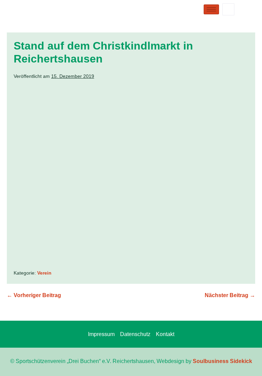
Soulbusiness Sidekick (222, 361)
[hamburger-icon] (211, 9)
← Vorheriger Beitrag (34, 295)
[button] (228, 9)
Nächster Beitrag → (230, 295)
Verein (44, 273)
